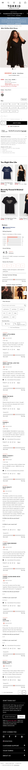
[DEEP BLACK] (2, 95)
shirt (20, 25)
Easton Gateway (15, 119)
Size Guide (24, 99)
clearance (10, 25)
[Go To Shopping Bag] (25, 3)
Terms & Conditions (9, 763)
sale (6, 25)
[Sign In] (19, 3)
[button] (12, 68)
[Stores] (14, 3)
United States (8, 741)
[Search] (8, 3)
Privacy (2, 763)
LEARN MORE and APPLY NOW (9, 723)
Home (1, 25)
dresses (16, 25)
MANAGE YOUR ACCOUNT (9, 725)
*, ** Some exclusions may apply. (10, 765)
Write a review (20, 73)
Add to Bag (17, 123)
